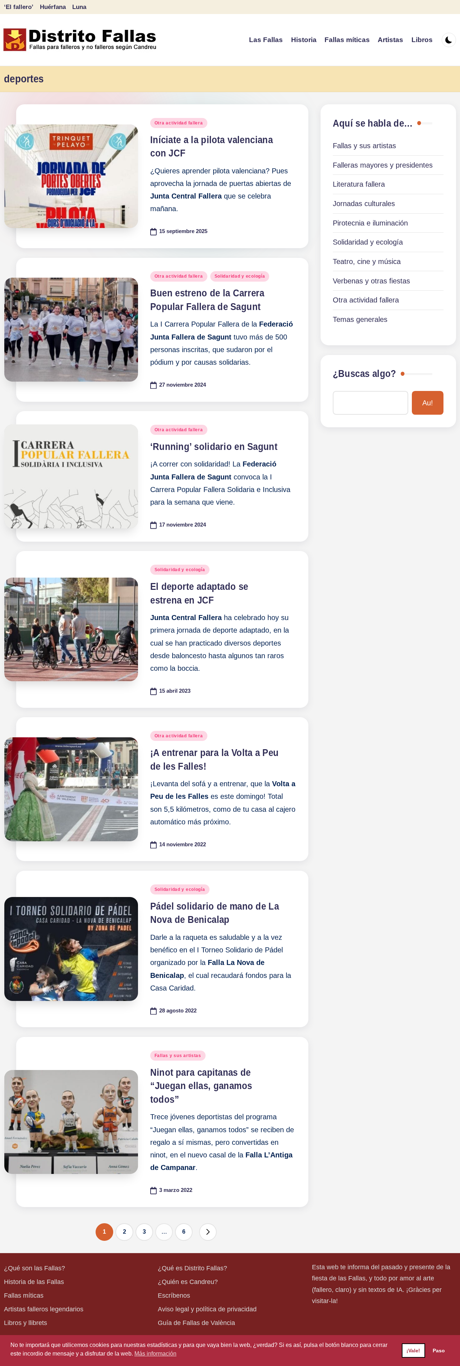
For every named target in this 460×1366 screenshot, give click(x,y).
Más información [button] (155, 1354)
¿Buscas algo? (364, 373)
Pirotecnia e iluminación (370, 223)
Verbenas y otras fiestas (371, 281)
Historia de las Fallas (34, 1281)
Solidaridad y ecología (240, 276)
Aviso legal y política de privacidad (207, 1309)
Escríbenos (174, 1295)
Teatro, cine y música (367, 261)
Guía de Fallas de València (196, 1322)
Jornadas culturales (364, 204)
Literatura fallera (359, 184)
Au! (427, 403)
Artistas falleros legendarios (43, 1309)
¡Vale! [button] (413, 1350)
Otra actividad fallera (179, 123)
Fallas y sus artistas (178, 1055)
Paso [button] (439, 1350)
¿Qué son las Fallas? (34, 1268)
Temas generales (360, 319)
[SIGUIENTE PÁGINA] (208, 1232)
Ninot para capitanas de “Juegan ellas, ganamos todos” (201, 1086)
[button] (208, 1232)
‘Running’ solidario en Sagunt (213, 446)
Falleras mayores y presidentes (383, 165)
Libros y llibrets (25, 1322)
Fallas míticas (23, 1295)
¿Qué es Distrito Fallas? (192, 1268)
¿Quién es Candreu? (188, 1281)
